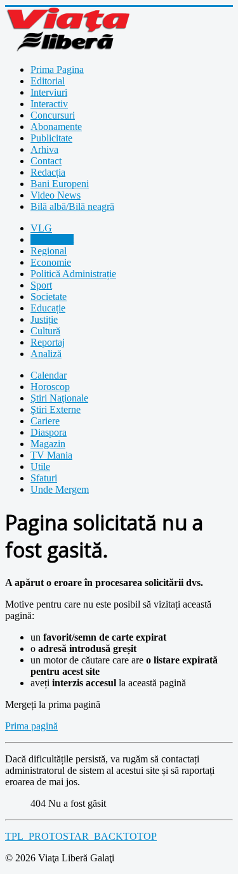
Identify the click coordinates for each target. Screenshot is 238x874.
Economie (50, 262)
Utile (40, 466)
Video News (55, 195)
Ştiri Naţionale (59, 398)
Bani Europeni (59, 183)
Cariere (45, 420)
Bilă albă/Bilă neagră (72, 206)
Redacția (47, 172)
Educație (47, 308)
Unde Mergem (59, 489)
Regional (48, 250)
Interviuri (48, 92)
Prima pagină (31, 726)
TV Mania (51, 455)
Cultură (45, 330)
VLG (41, 228)
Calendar (48, 375)
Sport (41, 285)
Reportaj (47, 342)
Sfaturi (43, 478)
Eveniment (52, 239)
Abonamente (56, 126)
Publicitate (51, 138)
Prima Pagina (57, 69)
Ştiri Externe (55, 409)
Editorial (47, 80)
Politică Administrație (73, 273)
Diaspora (48, 432)
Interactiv (49, 103)
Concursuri (52, 115)
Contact (46, 160)
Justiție (44, 319)
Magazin (47, 443)
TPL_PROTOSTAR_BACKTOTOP (81, 836)
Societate (48, 296)
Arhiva (44, 149)
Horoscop (50, 386)
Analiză (46, 353)
